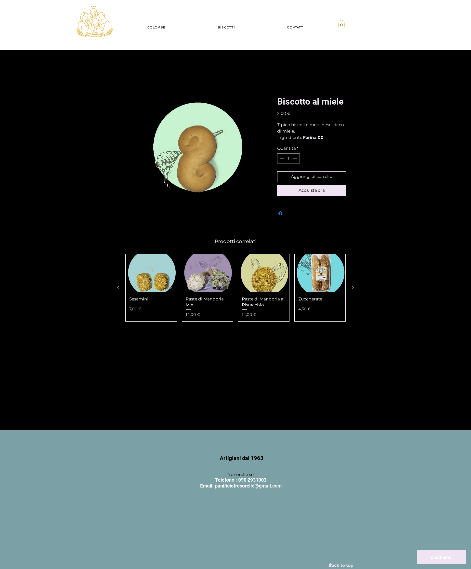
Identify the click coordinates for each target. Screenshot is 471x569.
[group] (235, 293)
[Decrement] (281, 164)
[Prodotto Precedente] (118, 293)
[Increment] (295, 164)
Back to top (340, 565)
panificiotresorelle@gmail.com (248, 486)
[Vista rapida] (151, 279)
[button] (341, 24)
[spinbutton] (288, 164)
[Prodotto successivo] (353, 293)
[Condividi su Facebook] (280, 219)
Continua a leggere (293, 143)
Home (131, 78)
